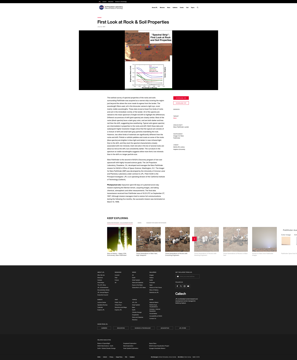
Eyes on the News (137, 285)
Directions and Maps (121, 307)
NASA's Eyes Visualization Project (159, 346)
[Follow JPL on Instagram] (184, 286)
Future (117, 280)
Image (99, 17)
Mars (175, 118)
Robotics (134, 320)
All (115, 282)
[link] (148, 60)
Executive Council (102, 295)
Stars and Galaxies (137, 282)
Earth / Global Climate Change (106, 348)
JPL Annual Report (103, 292)
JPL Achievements (102, 287)
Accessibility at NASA (155, 316)
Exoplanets (135, 315)
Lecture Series (101, 302)
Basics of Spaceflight (103, 343)
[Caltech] (180, 293)
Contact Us (152, 318)
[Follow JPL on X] (181, 286)
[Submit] (177, 276)
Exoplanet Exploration (129, 343)
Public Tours (118, 302)
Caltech (105, 357)
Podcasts (152, 282)
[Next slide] (194, 239)
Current (117, 275)
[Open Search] (198, 7)
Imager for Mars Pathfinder (156, 223)
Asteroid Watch (153, 302)
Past (116, 278)
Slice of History (153, 290)
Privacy (111, 357)
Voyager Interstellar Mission (157, 348)
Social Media (153, 313)
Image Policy (119, 357)
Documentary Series (103, 290)
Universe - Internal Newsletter (154, 310)
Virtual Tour (118, 305)
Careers (99, 280)
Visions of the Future (155, 287)
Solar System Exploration (130, 348)
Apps (150, 285)
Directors (100, 278)
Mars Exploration (128, 346)
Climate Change (137, 312)
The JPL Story (101, 285)
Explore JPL (101, 310)
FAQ (126, 357)
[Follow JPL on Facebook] (177, 286)
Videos (151, 278)
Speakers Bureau (102, 305)
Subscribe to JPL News (139, 287)
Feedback (132, 357)
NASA (98, 357)
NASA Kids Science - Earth (105, 346)
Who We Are (101, 275)
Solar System (136, 280)
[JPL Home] (114, 7)
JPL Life (134, 302)
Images (151, 275)
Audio (151, 280)
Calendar (100, 307)
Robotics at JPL (154, 292)
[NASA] (101, 7)
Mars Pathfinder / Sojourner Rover (120, 223)
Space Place (152, 343)
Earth (133, 278)
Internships (100, 282)
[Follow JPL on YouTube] (188, 286)
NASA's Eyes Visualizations (153, 306)
